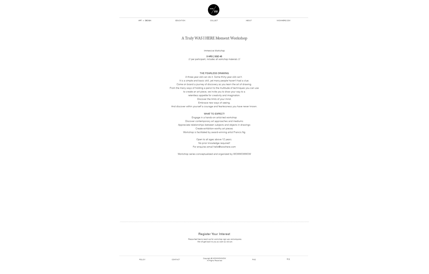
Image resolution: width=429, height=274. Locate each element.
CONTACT (176, 259)
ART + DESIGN (144, 20)
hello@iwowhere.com (224, 146)
